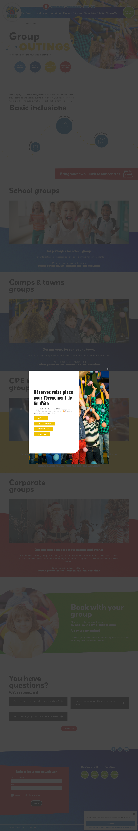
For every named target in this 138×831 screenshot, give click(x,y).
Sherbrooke (43, 429)
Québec (41, 418)
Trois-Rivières (44, 423)
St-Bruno (42, 434)
